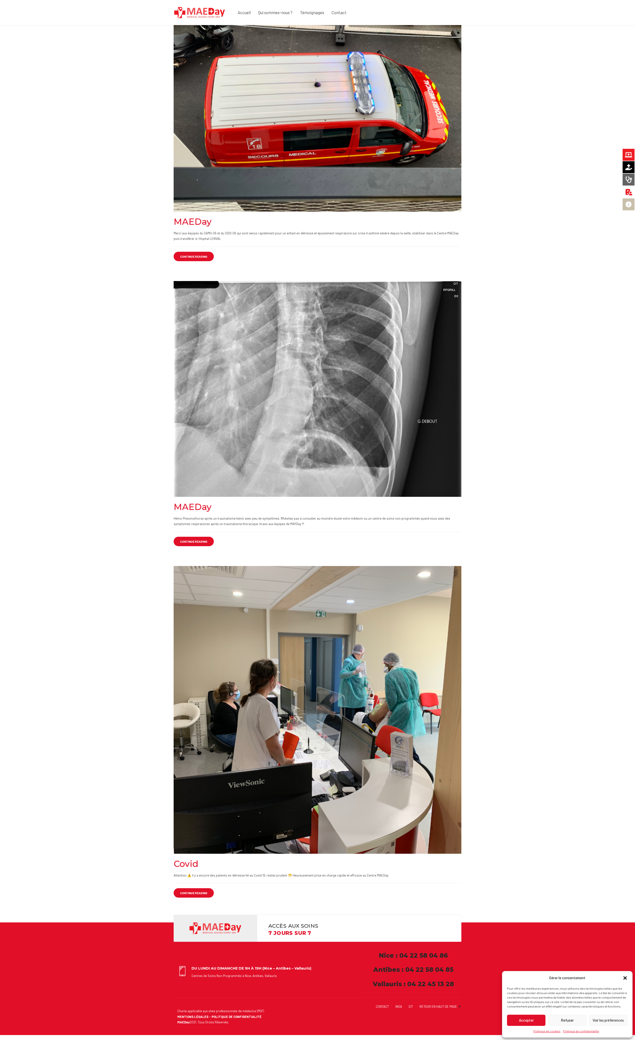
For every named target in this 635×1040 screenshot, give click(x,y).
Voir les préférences (608, 1020)
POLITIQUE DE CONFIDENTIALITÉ (236, 1017)
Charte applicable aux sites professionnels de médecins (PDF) (220, 1011)
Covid (186, 863)
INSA (398, 1006)
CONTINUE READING (193, 256)
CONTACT (382, 1006)
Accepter (526, 1020)
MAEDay (193, 221)
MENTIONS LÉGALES (192, 1017)
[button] (625, 978)
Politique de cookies (547, 1031)
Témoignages (312, 12)
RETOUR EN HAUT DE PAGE (438, 1006)
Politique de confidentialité (581, 1031)
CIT (411, 1006)
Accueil (244, 12)
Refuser (567, 1020)
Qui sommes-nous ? (275, 12)
